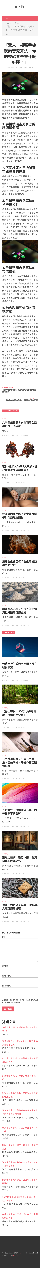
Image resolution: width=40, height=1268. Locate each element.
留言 (4, 937)
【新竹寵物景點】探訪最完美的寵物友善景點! (19, 391)
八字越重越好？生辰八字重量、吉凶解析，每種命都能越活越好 (19, 762)
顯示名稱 (5, 966)
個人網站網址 (6, 986)
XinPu (20, 6)
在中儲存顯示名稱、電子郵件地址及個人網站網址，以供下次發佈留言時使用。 (20, 1001)
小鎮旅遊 (5, 708)
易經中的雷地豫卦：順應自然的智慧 (22, 400)
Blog (20, 40)
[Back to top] (34, 1262)
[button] (5, 18)
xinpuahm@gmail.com (26, 67)
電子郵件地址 (7, 976)
